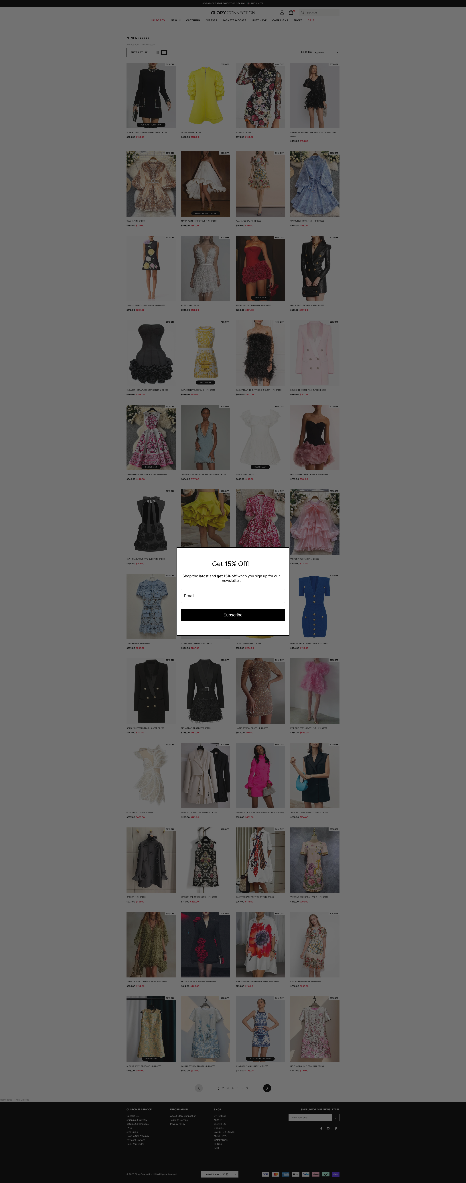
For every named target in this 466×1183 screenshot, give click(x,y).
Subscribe (233, 615)
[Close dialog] (286, 551)
